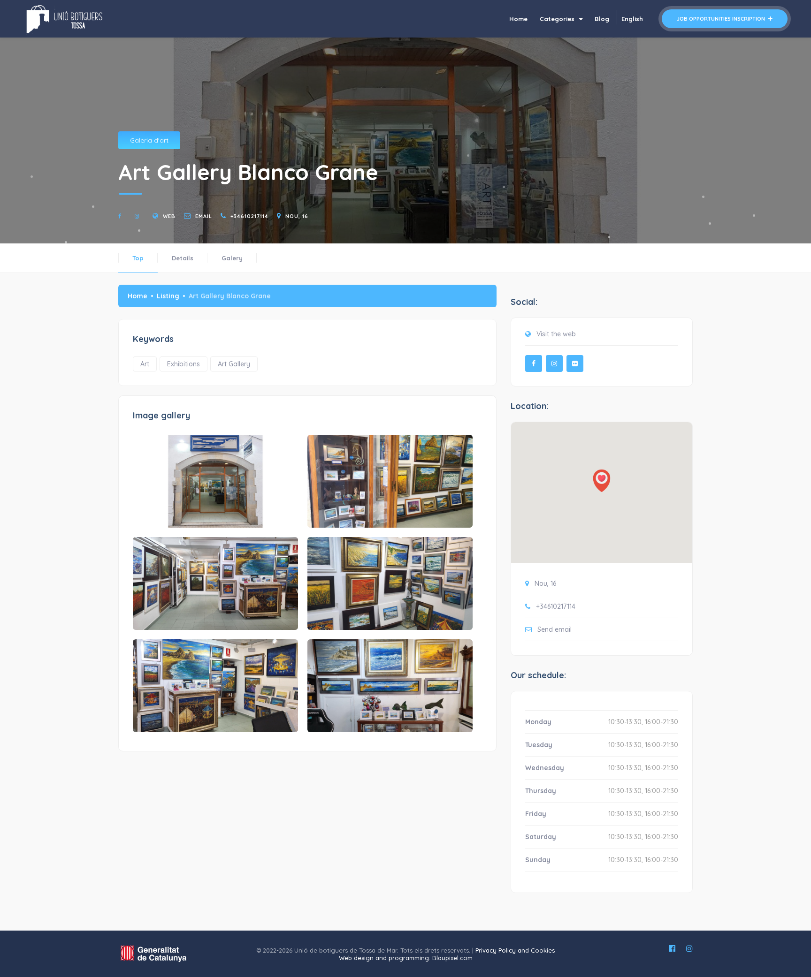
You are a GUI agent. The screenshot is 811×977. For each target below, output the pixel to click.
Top (138, 258)
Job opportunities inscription (721, 18)
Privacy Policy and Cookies (515, 950)
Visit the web (556, 334)
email (203, 216)
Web (169, 216)
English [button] (632, 19)
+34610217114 (249, 216)
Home (518, 19)
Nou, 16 (296, 216)
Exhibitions (183, 364)
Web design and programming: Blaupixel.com (406, 958)
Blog (602, 19)
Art (144, 364)
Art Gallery (234, 364)
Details (182, 258)
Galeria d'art (149, 140)
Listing (168, 296)
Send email (554, 629)
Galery (232, 258)
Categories (558, 19)
